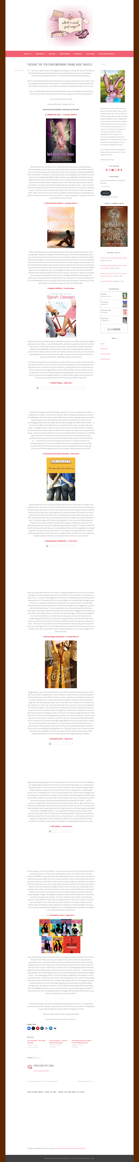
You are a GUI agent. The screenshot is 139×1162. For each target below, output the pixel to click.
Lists (39, 1058)
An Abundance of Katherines (56, 541)
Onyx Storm (104, 318)
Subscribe (106, 193)
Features (52, 54)
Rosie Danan (105, 304)
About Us (27, 54)
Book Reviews (65, 54)
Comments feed (105, 354)
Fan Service (104, 302)
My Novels (78, 54)
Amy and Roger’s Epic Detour (55, 636)
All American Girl (57, 739)
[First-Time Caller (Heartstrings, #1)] (125, 315)
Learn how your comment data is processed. (70, 1148)
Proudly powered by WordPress (56, 1158)
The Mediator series (56, 915)
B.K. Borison (105, 312)
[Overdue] (125, 298)
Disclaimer (90, 54)
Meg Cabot (70, 915)
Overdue (103, 294)
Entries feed (104, 349)
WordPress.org (105, 359)
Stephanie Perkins (106, 296)
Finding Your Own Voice (85, 1081)
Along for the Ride (55, 288)
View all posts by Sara (41, 1071)
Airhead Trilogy (56, 383)
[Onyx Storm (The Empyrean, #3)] (125, 323)
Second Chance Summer (54, 203)
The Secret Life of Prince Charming (56, 454)
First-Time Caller (106, 310)
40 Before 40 (39, 54)
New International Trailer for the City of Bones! (43, 1081)
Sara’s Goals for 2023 (106, 281)
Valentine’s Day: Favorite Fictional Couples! (113, 258)
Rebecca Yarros (105, 320)
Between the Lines (54, 114)
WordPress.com (88, 1158)
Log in (102, 343)
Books (35, 1058)
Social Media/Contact (107, 54)
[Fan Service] (125, 307)
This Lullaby (55, 826)
